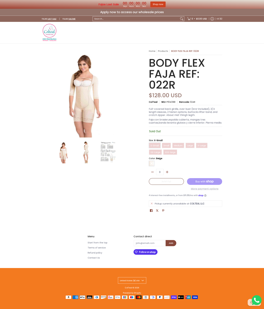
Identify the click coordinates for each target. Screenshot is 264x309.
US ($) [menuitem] (219, 18)
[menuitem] (197, 19)
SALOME (71, 19)
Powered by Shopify (132, 293)
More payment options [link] (204, 188)
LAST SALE (52, 19)
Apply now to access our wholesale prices (132, 12)
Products (163, 51)
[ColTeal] (49, 32)
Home (152, 51)
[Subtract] (152, 172)
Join (171, 243)
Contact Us (94, 257)
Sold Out (166, 181)
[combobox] (136, 19)
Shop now (158, 4)
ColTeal (153, 102)
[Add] (167, 172)
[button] (151, 210)
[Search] (181, 19)
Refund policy (95, 252)
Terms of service (97, 247)
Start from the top (97, 242)
